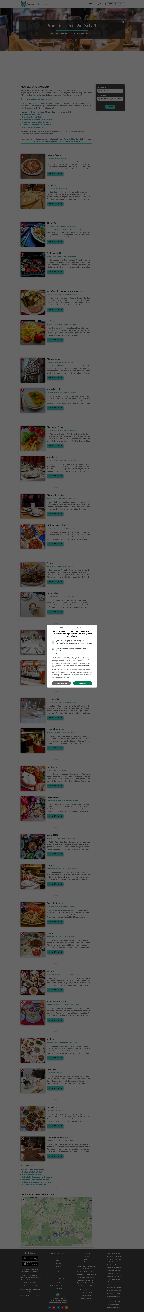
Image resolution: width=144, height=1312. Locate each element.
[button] (72, 654)
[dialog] (72, 656)
